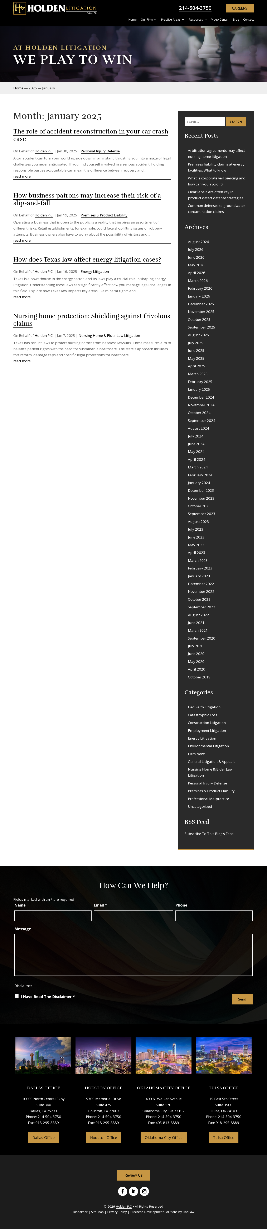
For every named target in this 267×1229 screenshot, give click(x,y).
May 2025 (196, 358)
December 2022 (201, 583)
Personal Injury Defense (100, 151)
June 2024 (196, 443)
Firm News (196, 753)
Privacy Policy (117, 1212)
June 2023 (196, 537)
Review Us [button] (134, 1175)
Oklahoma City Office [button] (164, 1137)
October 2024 (199, 412)
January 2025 (199, 389)
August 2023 (198, 521)
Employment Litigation (207, 730)
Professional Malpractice (208, 798)
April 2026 (196, 272)
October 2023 (199, 506)
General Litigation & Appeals (211, 761)
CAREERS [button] (239, 8)
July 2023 (195, 529)
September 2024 (201, 420)
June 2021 (196, 622)
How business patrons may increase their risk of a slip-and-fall (87, 199)
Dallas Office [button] (43, 1137)
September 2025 (201, 327)
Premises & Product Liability (104, 215)
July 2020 (195, 646)
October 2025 (199, 319)
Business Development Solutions (154, 1212)
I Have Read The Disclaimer (48, 996)
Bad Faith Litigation (204, 707)
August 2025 (198, 334)
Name (20, 905)
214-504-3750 (195, 7)
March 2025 (198, 373)
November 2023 (201, 498)
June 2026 (196, 257)
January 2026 (199, 296)
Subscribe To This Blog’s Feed (209, 833)
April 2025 (196, 366)
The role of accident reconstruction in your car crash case (90, 135)
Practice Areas (170, 19)
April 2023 (196, 552)
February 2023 (200, 568)
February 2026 (200, 288)
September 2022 (201, 607)
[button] (263, 1199)
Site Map (97, 1212)
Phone (181, 905)
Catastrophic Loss (202, 715)
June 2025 (196, 350)
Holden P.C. (44, 151)
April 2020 (196, 669)
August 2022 (198, 615)
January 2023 (199, 576)
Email (100, 905)
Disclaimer (23, 985)
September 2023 (201, 513)
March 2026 (198, 280)
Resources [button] (196, 19)
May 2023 (196, 544)
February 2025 (200, 381)
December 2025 (201, 303)
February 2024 (200, 475)
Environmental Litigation (208, 746)
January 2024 (199, 482)
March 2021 (198, 630)
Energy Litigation (95, 271)
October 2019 (199, 677)
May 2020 (196, 661)
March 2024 (198, 467)
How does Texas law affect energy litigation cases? (87, 259)
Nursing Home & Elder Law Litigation (109, 335)
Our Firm (147, 19)
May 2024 (196, 451)
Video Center (220, 19)
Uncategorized (200, 806)
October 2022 (199, 599)
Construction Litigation (207, 722)
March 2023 (198, 560)
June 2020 (196, 653)
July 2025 (195, 342)
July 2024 (195, 436)
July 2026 (195, 249)
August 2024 (198, 428)
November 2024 (201, 405)
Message (22, 928)
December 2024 (201, 397)
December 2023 (201, 490)
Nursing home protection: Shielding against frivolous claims (91, 319)
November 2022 (201, 591)
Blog (236, 19)
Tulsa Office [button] (223, 1137)
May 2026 (196, 265)
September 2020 (201, 638)
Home (132, 19)
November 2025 (201, 311)
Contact (248, 19)
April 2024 (196, 459)
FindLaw (188, 1212)
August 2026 (198, 241)
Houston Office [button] (103, 1137)
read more (22, 176)
